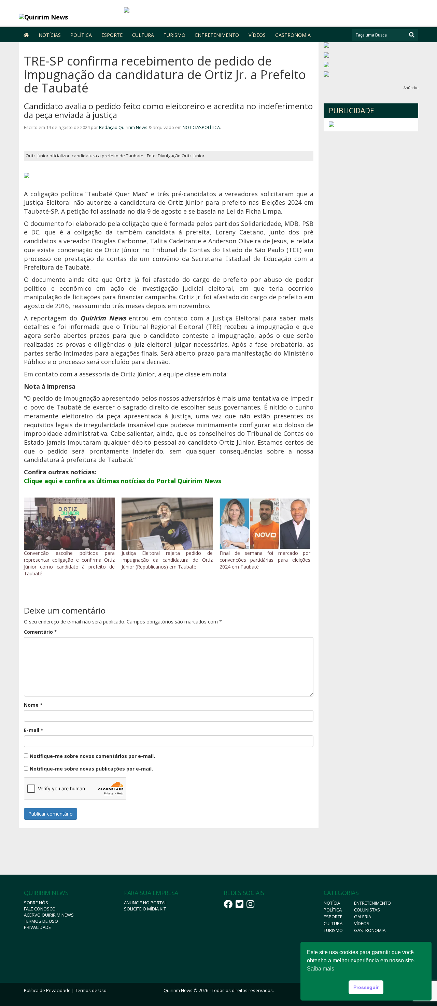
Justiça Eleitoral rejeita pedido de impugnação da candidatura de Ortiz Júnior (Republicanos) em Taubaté (167, 560)
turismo (333, 930)
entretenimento (372, 903)
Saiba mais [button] (320, 969)
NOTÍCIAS (50, 35)
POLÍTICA (81, 35)
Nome (33, 705)
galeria (362, 917)
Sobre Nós (36, 903)
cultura (333, 923)
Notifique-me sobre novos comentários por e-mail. (92, 756)
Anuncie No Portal (145, 903)
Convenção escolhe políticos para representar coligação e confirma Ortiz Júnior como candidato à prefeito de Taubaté (69, 563)
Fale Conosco (40, 909)
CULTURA (143, 35)
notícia (332, 903)
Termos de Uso (41, 921)
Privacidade (37, 927)
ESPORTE (112, 35)
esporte (333, 917)
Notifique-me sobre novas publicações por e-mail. (91, 768)
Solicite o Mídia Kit (145, 909)
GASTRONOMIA (293, 35)
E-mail (33, 730)
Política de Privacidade (47, 990)
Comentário (40, 632)
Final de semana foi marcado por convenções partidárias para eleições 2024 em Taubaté (265, 560)
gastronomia (369, 930)
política (333, 910)
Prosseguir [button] (366, 987)
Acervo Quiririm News (49, 915)
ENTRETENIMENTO (217, 35)
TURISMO (174, 35)
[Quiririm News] (69, 17)
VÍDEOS (257, 35)
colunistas (367, 910)
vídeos (361, 923)
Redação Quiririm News (123, 127)
